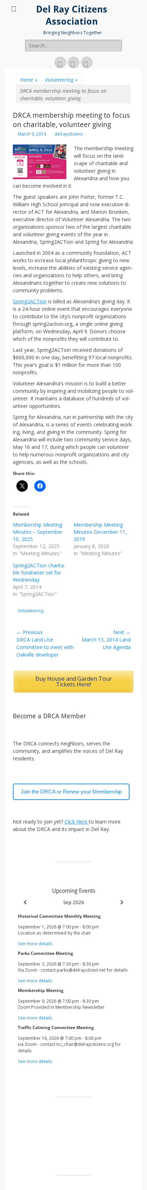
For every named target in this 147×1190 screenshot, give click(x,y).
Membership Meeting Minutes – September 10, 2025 (37, 531)
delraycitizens (68, 134)
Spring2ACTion (30, 301)
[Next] (122, 902)
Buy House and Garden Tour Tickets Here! (73, 681)
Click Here (77, 821)
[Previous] (25, 902)
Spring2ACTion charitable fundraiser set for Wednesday (39, 572)
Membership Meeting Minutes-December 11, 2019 (100, 531)
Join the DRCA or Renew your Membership (71, 792)
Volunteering (61, 79)
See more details (35, 943)
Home (28, 79)
